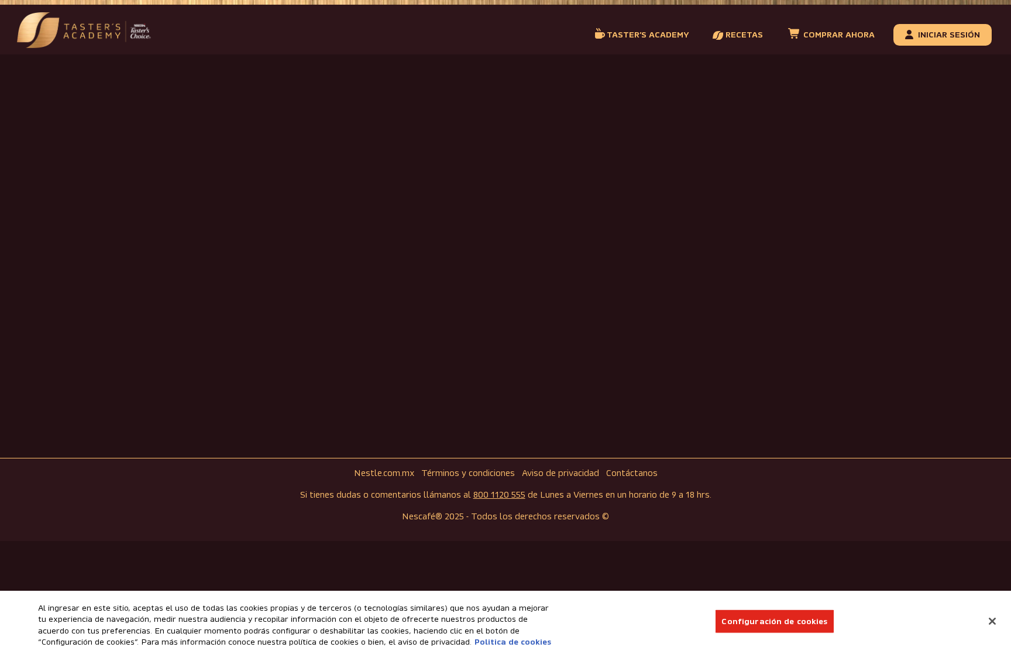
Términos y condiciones (468, 473)
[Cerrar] (992, 621)
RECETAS (743, 34)
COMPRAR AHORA (838, 34)
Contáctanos (632, 473)
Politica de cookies (512, 642)
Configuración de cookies (774, 621)
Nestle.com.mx (384, 473)
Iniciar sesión (949, 34)
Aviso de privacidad (560, 473)
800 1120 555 (499, 495)
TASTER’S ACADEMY (648, 34)
